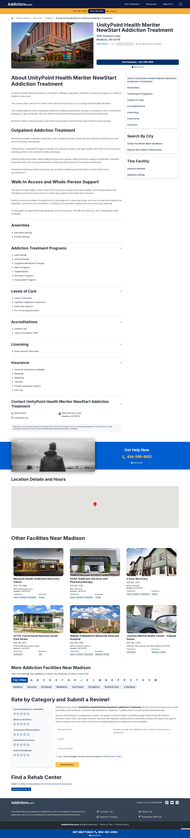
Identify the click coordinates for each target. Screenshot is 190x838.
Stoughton (94, 686)
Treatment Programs (140, 93)
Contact (132, 124)
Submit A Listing (108, 816)
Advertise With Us (151, 816)
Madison (49, 18)
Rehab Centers (23, 18)
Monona (32, 686)
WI (110, 39)
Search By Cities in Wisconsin (144, 149)
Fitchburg (46, 686)
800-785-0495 (96, 11)
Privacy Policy (122, 824)
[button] (95, 504)
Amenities (133, 87)
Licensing (132, 112)
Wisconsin (37, 18)
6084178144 (102, 44)
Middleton (61, 686)
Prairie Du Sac (112, 686)
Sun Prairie (77, 686)
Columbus (129, 686)
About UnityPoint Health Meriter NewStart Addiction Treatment (152, 80)
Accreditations (136, 106)
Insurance (133, 118)
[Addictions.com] (12, 18)
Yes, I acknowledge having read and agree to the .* (89, 756)
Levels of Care (135, 100)
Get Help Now (80, 11)
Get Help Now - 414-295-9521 (137, 62)
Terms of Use (106, 824)
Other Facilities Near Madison (144, 143)
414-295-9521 (139, 456)
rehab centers (52, 783)
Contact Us (106, 811)
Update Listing (136, 174)
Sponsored (112, 11)
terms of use (114, 756)
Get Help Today (95, 832)
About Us (147, 811)
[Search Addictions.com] (180, 4)
